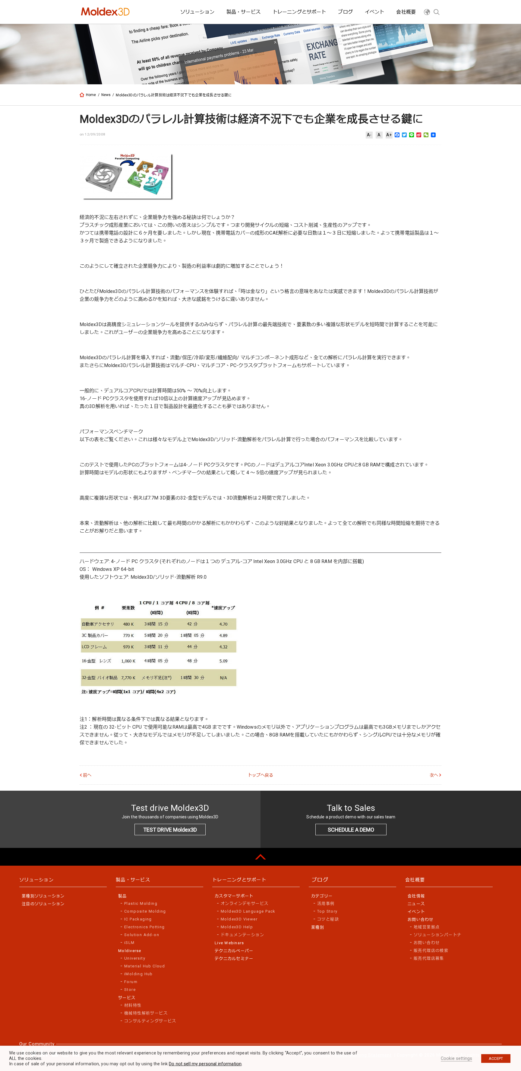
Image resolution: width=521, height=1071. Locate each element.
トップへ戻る (260, 775)
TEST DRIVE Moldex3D (170, 830)
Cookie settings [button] (456, 1058)
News (106, 95)
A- (369, 134)
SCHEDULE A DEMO (351, 830)
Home (91, 95)
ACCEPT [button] (496, 1058)
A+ (389, 134)
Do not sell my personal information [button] (205, 1063)
